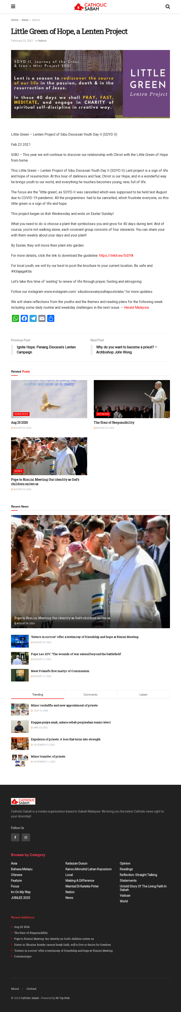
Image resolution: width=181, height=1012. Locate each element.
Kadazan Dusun (76, 863)
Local (69, 875)
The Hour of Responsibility (114, 422)
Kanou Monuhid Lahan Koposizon (89, 869)
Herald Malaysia (136, 307)
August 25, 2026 (22, 428)
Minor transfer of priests (48, 756)
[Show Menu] (13, 6)
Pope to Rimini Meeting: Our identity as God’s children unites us (62, 618)
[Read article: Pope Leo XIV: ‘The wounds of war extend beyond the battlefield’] (20, 658)
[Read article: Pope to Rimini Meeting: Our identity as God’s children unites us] (49, 456)
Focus (15, 886)
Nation (36, 20)
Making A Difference (80, 880)
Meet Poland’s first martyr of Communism (60, 671)
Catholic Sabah (30, 998)
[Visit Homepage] (90, 7)
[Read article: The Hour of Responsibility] (132, 399)
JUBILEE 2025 (20, 897)
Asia (14, 863)
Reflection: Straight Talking (138, 875)
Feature (16, 880)
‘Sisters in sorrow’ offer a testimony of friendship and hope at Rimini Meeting (84, 637)
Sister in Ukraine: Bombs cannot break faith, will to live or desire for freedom (62, 944)
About (15, 988)
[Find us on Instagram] (26, 837)
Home (14, 20)
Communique (22, 956)
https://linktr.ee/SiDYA (116, 255)
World (124, 901)
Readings (21, 414)
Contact (31, 988)
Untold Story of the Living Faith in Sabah (143, 888)
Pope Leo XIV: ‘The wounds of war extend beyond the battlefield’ (76, 654)
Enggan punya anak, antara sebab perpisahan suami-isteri (71, 722)
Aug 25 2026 (19, 422)
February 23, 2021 (22, 40)
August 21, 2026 (42, 659)
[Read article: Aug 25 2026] (49, 399)
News (25, 20)
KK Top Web (63, 998)
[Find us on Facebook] (15, 837)
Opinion (103, 414)
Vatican (125, 895)
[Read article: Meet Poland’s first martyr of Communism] (20, 675)
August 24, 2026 (105, 428)
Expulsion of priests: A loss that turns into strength (65, 739)
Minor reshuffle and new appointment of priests (64, 705)
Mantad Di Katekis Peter (82, 886)
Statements (128, 880)
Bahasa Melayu (21, 869)
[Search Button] (168, 6)
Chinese (16, 875)
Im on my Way (21, 892)
